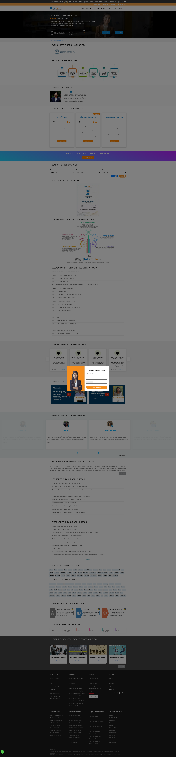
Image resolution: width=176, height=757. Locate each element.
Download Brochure (97, 387)
